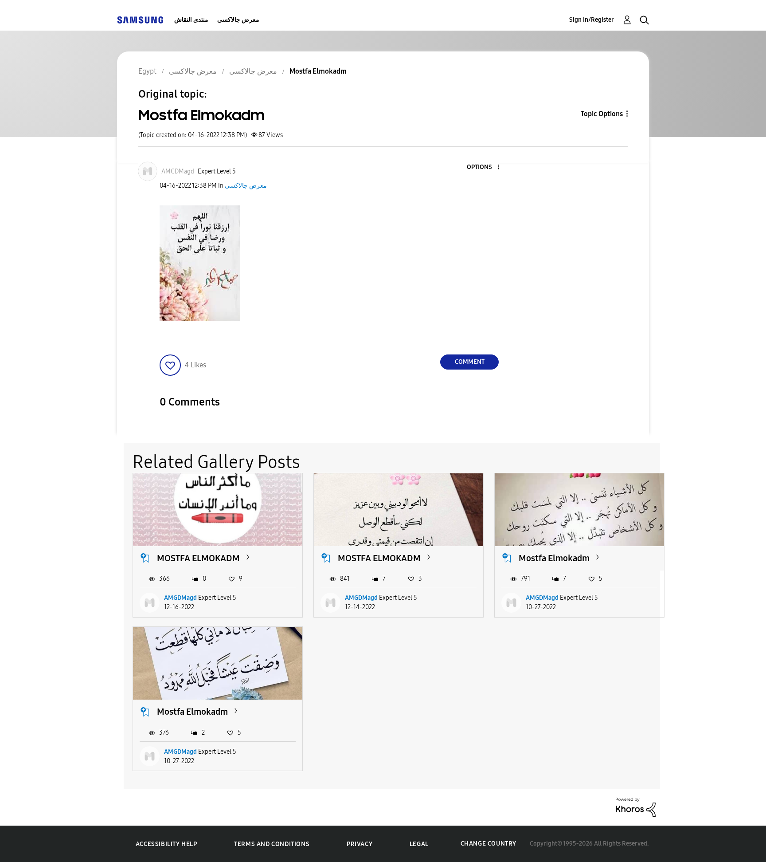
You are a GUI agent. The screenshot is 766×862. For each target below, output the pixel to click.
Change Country (488, 843)
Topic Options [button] (602, 114)
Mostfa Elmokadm (554, 558)
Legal (419, 844)
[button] (483, 167)
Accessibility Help (166, 844)
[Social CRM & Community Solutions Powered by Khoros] (636, 807)
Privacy (359, 844)
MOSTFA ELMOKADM (198, 558)
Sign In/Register (591, 20)
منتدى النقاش (191, 20)
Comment (470, 362)
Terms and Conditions (271, 844)
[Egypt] (140, 20)
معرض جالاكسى (238, 20)
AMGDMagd (180, 598)
